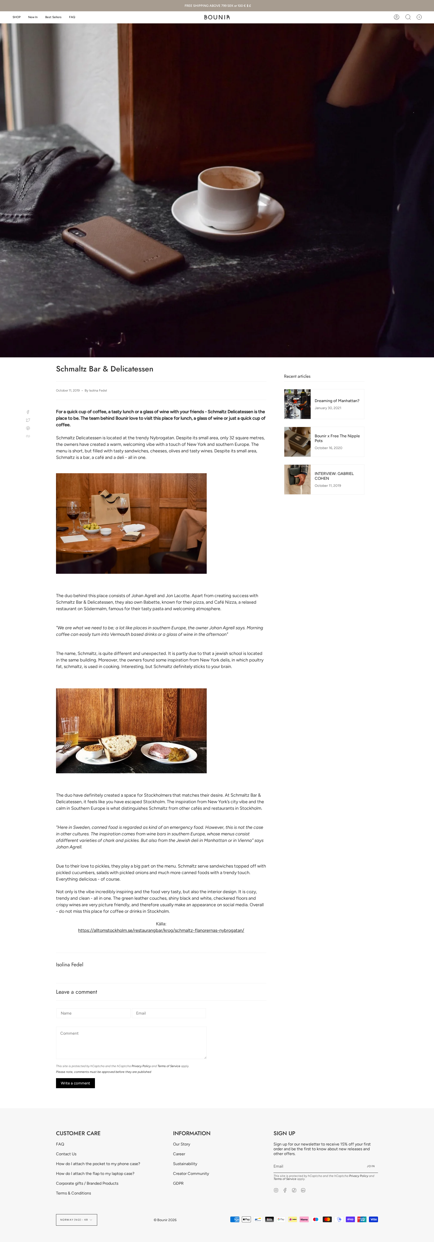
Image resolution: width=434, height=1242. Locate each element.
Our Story (181, 1144)
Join (371, 1166)
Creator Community (191, 1173)
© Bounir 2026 (165, 1220)
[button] (16, 17)
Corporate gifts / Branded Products (87, 1183)
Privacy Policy (141, 1066)
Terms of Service (168, 1066)
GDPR (178, 1183)
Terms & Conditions (73, 1193)
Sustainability (185, 1163)
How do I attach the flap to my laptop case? (95, 1173)
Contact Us (66, 1154)
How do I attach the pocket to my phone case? (98, 1163)
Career (179, 1154)
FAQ (60, 1144)
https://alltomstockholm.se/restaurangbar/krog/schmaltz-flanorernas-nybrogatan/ (161, 930)
